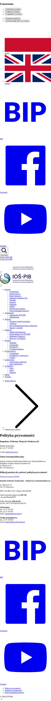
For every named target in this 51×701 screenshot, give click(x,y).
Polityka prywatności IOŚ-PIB (9, 476)
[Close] (1, 285)
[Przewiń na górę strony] (1, 700)
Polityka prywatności (13, 688)
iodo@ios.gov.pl (12, 452)
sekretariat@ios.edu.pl (13, 514)
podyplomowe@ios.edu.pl (15, 522)
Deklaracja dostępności (13, 690)
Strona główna (10, 381)
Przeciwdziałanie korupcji (14, 693)
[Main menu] (1, 272)
